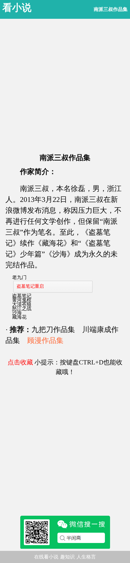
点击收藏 (20, 362)
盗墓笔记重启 (30, 286)
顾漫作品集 (45, 340)
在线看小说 (46, 556)
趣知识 (67, 556)
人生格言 (86, 556)
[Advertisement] (65, 84)
